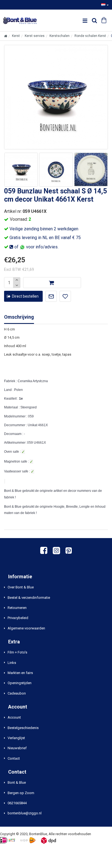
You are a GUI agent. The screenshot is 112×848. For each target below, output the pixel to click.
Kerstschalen (59, 36)
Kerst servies (35, 36)
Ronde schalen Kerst (90, 36)
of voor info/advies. (35, 246)
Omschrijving (19, 317)
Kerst (16, 36)
